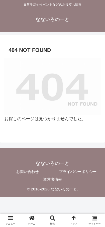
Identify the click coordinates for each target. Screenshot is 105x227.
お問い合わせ (27, 171)
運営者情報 (52, 179)
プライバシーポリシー (78, 171)
